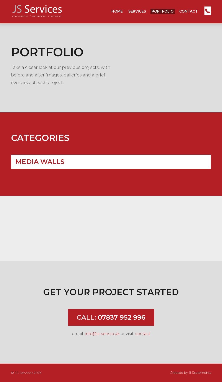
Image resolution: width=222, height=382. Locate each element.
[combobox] (111, 162)
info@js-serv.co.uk (102, 333)
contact (142, 333)
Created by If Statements (190, 373)
